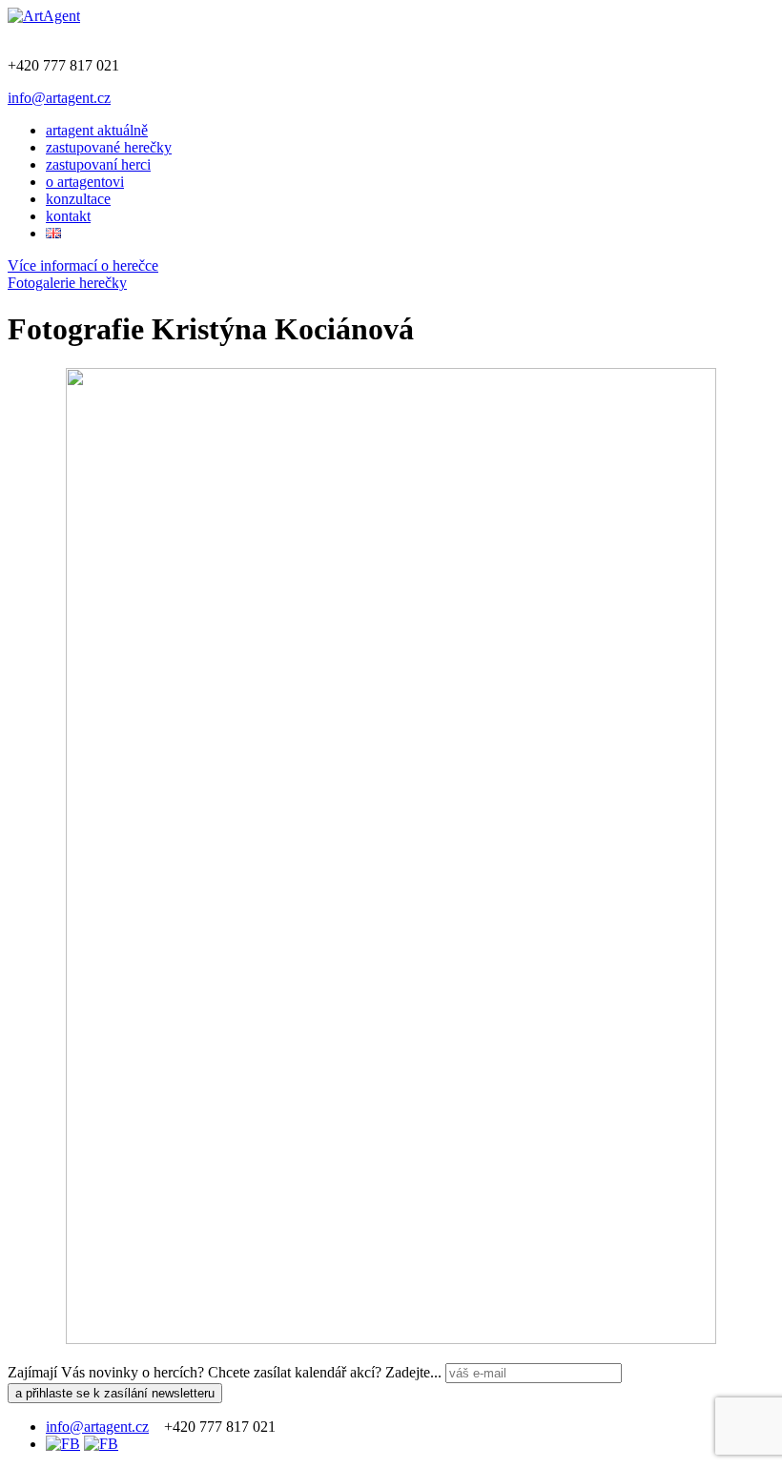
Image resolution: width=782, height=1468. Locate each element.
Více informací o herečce (83, 265)
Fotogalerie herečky (67, 283)
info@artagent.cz (59, 98)
